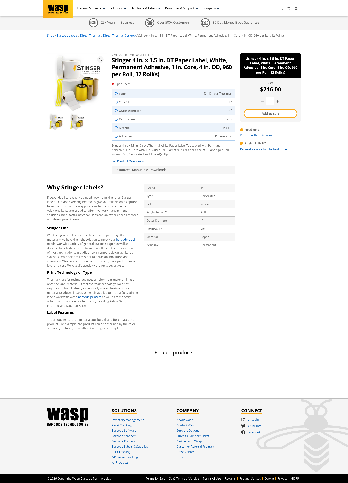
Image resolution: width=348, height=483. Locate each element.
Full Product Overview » (128, 161)
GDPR (295, 478)
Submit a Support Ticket (193, 436)
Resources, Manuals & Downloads (141, 170)
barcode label (125, 239)
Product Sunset (250, 478)
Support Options (188, 431)
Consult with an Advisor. (256, 135)
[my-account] (296, 8)
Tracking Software (89, 8)
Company (209, 8)
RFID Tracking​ (121, 452)
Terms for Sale (155, 478)
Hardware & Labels (144, 8)
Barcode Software (124, 431)
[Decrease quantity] (262, 101)
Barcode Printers (123, 441)
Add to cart (270, 113)
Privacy (282, 478)
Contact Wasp (186, 425)
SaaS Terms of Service (184, 478)
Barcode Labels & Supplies (130, 447)
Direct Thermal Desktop (119, 36)
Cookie (269, 478)
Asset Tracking (122, 425)
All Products (120, 462)
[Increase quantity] (277, 101)
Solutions (116, 8)
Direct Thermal (90, 36)
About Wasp (185, 420)
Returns (230, 478)
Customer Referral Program (196, 447)
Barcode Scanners (124, 436)
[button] (100, 59)
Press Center (185, 452)
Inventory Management (128, 420)
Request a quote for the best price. (263, 149)
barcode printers (89, 297)
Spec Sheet (122, 84)
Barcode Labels (67, 36)
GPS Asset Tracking (125, 457)
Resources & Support (179, 8)
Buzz (180, 457)
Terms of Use (212, 478)
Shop (50, 36)
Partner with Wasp (189, 441)
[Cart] (289, 8)
